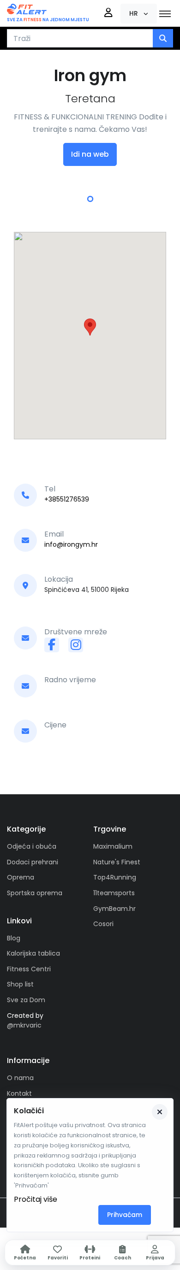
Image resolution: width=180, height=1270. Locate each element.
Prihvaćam (124, 1214)
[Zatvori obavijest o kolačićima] (160, 1112)
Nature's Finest (116, 862)
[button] (138, 14)
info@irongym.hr (71, 544)
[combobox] (80, 38)
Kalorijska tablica (33, 953)
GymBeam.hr (114, 908)
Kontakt (19, 1093)
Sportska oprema (34, 893)
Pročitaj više (35, 1199)
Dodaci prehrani (32, 862)
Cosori (103, 923)
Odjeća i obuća (31, 846)
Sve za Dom (26, 999)
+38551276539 (66, 499)
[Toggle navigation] (165, 13)
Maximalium (112, 846)
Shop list (20, 984)
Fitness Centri (29, 969)
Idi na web (90, 154)
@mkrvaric (24, 1025)
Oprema (20, 877)
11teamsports (114, 893)
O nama (20, 1077)
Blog (13, 938)
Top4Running (114, 877)
